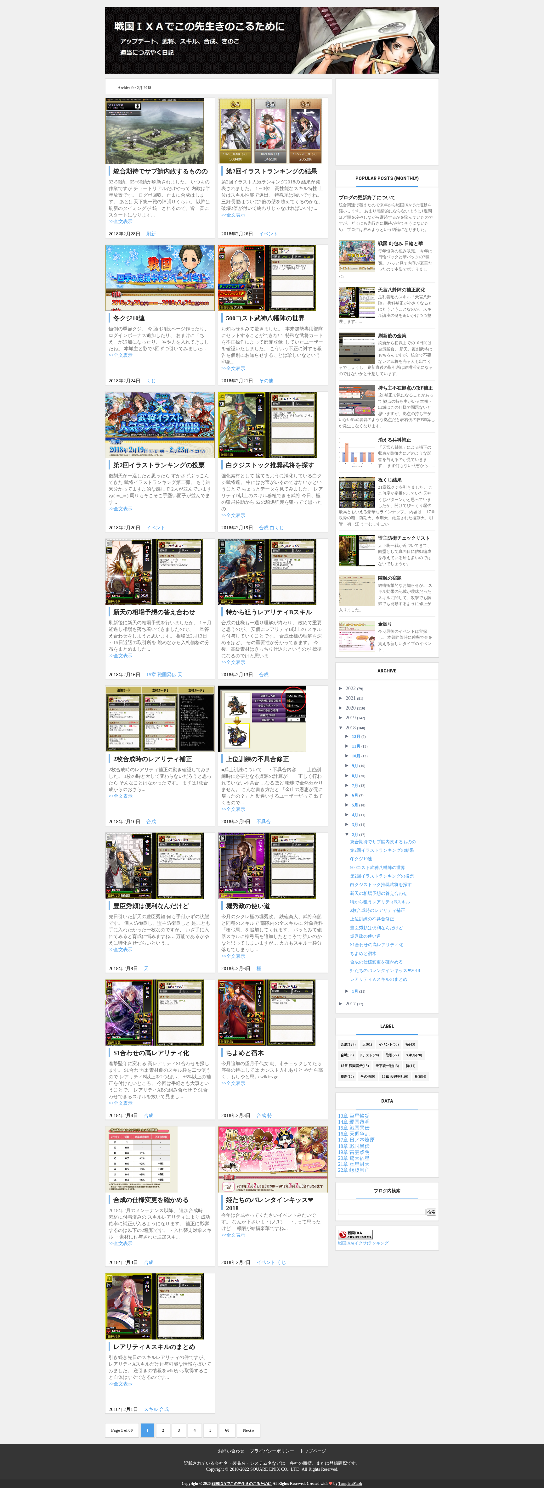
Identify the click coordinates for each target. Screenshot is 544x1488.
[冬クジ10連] (160, 277)
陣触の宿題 (390, 578)
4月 (355, 814)
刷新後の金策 (392, 335)
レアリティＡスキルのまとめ (378, 979)
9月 (355, 765)
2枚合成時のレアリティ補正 (377, 910)
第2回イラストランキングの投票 (382, 876)
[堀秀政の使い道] (267, 865)
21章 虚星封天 (354, 1164)
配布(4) (420, 1076)
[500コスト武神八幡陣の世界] (267, 277)
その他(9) (367, 1076)
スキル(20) (413, 1055)
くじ (151, 380)
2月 (355, 834)
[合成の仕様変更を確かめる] (141, 1159)
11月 (356, 746)
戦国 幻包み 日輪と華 (400, 243)
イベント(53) (389, 1044)
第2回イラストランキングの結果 (382, 850)
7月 (355, 785)
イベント (268, 233)
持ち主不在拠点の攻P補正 (405, 387)
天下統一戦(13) (387, 1066)
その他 (266, 380)
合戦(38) (347, 1055)
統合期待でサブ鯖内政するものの (383, 841)
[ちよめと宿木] (266, 1012)
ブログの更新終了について (367, 197)
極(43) (410, 1044)
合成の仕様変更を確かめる (376, 962)
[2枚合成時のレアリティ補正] (160, 718)
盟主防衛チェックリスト (404, 538)
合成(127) (348, 1044)
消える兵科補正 (394, 439)
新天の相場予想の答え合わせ (378, 893)
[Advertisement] (387, 121)
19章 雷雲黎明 (354, 1152)
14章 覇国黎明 (354, 1122)
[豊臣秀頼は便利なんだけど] (154, 865)
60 (227, 1430)
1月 (355, 991)
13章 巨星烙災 (354, 1116)
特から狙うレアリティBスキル (380, 902)
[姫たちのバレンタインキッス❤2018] (272, 1159)
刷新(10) (347, 1076)
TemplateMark (350, 1483)
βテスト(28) (369, 1055)
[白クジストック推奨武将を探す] (267, 424)
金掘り (385, 623)
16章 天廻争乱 (354, 1134)
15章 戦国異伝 (161, 674)
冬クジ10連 (361, 858)
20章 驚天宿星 (354, 1158)
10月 (356, 756)
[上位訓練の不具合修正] (262, 718)
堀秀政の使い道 (365, 936)
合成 (264, 527)
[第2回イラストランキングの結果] (270, 130)
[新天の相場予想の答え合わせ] (154, 571)
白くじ (277, 527)
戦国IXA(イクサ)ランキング (363, 1243)
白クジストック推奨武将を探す (381, 884)
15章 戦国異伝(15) (355, 1066)
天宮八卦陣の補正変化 (401, 289)
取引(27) (392, 1055)
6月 (355, 795)
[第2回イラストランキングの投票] (160, 424)
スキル (151, 1409)
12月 (356, 736)
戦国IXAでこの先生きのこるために (242, 1483)
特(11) (411, 1066)
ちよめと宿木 (363, 953)
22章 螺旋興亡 (354, 1170)
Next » (248, 1430)
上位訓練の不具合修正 (372, 919)
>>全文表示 (121, 221)
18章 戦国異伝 (354, 1146)
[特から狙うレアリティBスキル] (267, 571)
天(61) (367, 1044)
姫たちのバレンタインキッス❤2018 (385, 970)
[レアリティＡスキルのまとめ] (154, 1306)
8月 (355, 775)
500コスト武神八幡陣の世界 (377, 867)
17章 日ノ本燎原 (356, 1140)
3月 (355, 824)
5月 (355, 805)
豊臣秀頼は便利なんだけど (376, 927)
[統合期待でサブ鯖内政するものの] (154, 130)
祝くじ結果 (390, 479)
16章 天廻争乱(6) (395, 1076)
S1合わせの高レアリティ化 (376, 944)
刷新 (151, 233)
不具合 (264, 821)
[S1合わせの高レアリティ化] (154, 1012)
